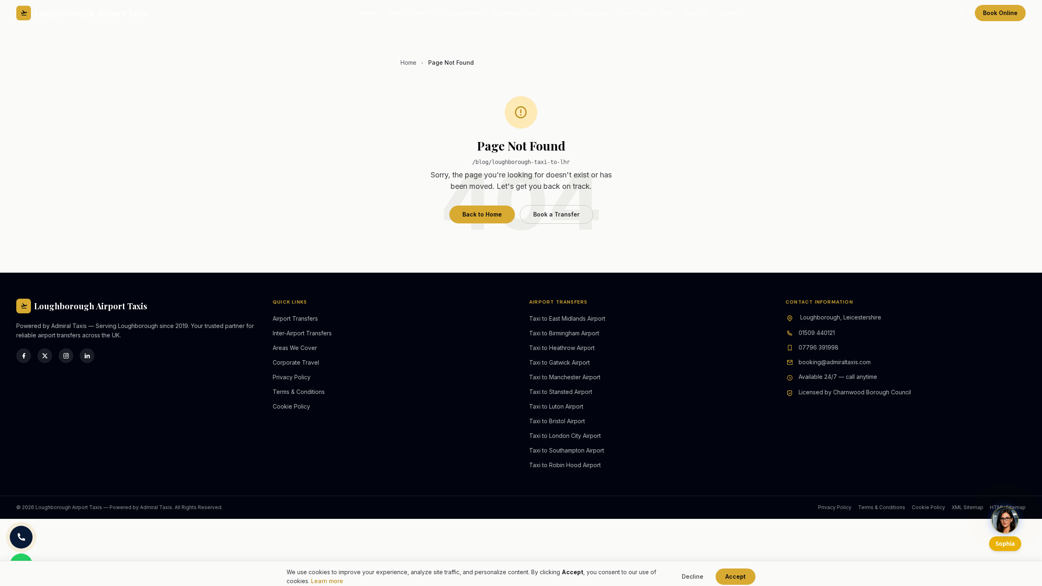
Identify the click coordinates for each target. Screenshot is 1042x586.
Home (368, 12)
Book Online (1000, 12)
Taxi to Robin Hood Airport (565, 464)
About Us (696, 12)
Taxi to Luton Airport (556, 406)
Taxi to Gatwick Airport (559, 362)
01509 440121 (817, 332)
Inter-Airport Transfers (302, 333)
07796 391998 (818, 347)
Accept (735, 576)
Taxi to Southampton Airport (566, 450)
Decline (692, 576)
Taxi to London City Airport (565, 435)
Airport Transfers (412, 12)
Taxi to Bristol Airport (557, 421)
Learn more (327, 580)
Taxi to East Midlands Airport (567, 318)
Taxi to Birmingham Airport (564, 333)
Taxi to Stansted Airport (560, 391)
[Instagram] (66, 355)
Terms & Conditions (299, 391)
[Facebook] (23, 355)
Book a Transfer (556, 214)
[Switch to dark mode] (962, 13)
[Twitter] (44, 355)
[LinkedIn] (87, 355)
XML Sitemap (967, 507)
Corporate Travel (517, 12)
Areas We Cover (295, 347)
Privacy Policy (292, 377)
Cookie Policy (291, 406)
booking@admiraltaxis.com (835, 362)
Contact (731, 12)
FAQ (666, 12)
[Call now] (21, 537)
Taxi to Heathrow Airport (562, 347)
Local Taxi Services (579, 12)
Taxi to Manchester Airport (564, 377)
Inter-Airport (464, 12)
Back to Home (482, 214)
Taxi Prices (634, 12)
